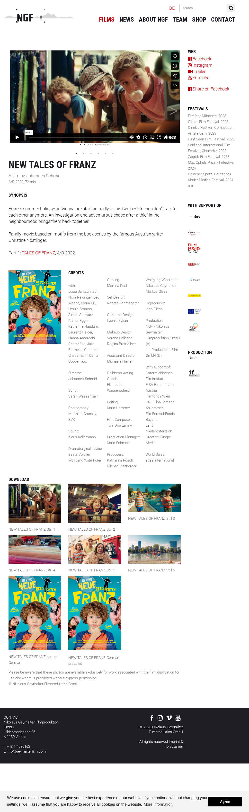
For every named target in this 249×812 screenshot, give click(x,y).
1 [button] (76, 153)
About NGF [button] (153, 19)
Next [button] (173, 109)
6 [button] (112, 153)
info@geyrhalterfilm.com (26, 751)
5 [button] (105, 153)
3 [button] (91, 153)
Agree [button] (225, 802)
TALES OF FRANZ (38, 252)
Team (180, 19)
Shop (199, 19)
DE (172, 8)
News (126, 19)
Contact (223, 19)
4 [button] (98, 153)
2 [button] (83, 153)
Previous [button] (16, 109)
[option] (95, 97)
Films (107, 19)
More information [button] (158, 804)
